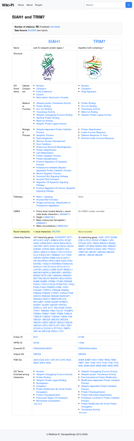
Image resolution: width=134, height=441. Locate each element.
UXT (58, 325)
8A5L (80, 365)
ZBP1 (69, 325)
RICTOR (56, 231)
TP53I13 (111, 249)
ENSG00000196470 (42, 348)
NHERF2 (54, 278)
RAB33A (46, 295)
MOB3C (37, 275)
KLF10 (66, 266)
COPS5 (45, 249)
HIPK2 (45, 260)
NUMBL (44, 281)
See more (38, 403)
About (29, 4)
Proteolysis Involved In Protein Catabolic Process (100, 399)
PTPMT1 (55, 293)
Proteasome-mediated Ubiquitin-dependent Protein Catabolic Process (53, 169)
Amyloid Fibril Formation (47, 179)
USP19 (51, 325)
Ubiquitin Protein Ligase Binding (51, 380)
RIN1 (105, 246)
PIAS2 (36, 287)
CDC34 (70, 246)
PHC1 (65, 284)
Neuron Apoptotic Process (48, 173)
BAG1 (50, 243)
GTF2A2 (82, 243)
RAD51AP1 (64, 295)
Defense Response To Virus (94, 135)
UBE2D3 (55, 319)
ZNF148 (37, 331)
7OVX (94, 359)
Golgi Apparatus (88, 91)
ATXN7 (68, 240)
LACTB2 (37, 269)
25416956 (54, 26)
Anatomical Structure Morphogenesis (53, 146)
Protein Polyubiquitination (48, 394)
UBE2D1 (37, 319)
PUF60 (63, 293)
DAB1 (52, 249)
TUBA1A (68, 313)
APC (41, 240)
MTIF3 (45, 275)
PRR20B (56, 290)
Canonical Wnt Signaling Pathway (52, 176)
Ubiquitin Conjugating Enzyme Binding (54, 114)
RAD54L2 (37, 298)
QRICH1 (37, 295)
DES (111, 240)
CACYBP (37, 246)
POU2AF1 (38, 290)
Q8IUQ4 (37, 354)
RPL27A (62, 298)
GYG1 (89, 243)
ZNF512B (46, 331)
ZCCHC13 (48, 328)
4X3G (68, 359)
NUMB (36, 281)
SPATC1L (37, 307)
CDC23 (62, 246)
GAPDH (37, 257)
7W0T (81, 362)
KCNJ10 (47, 263)
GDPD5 (45, 257)
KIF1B (47, 266)
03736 (36, 342)
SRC (104, 249)
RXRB (48, 301)
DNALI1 (54, 251)
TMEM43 (45, 310)
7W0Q (107, 359)
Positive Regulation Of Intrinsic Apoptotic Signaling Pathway (55, 189)
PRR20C (65, 290)
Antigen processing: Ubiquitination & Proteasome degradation (53, 204)
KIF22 (53, 266)
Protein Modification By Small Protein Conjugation (54, 390)
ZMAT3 (67, 328)
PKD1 (66, 287)
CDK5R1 (37, 249)
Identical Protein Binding (47, 117)
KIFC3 (60, 266)
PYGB (70, 293)
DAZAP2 (60, 249)
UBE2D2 (46, 319)
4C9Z (41, 359)
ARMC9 (54, 240)
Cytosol (39, 94)
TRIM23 (37, 313)
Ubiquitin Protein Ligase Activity (51, 123)
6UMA (81, 359)
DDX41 (36, 251)
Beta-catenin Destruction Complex (52, 97)
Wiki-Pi (8, 5)
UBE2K (52, 322)
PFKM (59, 284)
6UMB (88, 359)
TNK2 (52, 310)
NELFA (46, 278)
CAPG (46, 246)
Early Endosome (44, 91)
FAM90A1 (56, 254)
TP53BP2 (68, 310)
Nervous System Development (50, 141)
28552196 (48, 217)
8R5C (104, 365)
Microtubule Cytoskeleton (48, 400)
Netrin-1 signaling (44, 196)
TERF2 (68, 307)
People (38, 4)
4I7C (58, 359)
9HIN (116, 365)
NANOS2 (57, 275)
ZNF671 (55, 331)
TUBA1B (37, 316)
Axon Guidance (43, 143)
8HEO (42, 362)
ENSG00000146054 (87, 348)
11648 (81, 342)
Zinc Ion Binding (44, 108)
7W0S (113, 359)
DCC (67, 249)
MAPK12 (46, 272)
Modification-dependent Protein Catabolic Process (100, 382)
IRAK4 (96, 243)
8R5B (98, 365)
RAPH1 (46, 298)
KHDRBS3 (57, 263)
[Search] (129, 5)
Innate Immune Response (93, 132)
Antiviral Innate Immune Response (97, 138)
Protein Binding (43, 105)
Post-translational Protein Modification (99, 377)
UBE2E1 (82, 254)
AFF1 (69, 237)
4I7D (63, 359)
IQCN (63, 260)
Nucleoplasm (42, 383)
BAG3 (56, 243)
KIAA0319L (67, 263)
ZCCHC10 (38, 328)
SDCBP (55, 301)
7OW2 (100, 359)
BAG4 (63, 243)
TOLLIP (59, 310)
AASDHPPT (61, 237)
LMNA (53, 269)
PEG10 (45, 284)
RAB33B (55, 295)
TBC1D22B (59, 307)
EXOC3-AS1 (45, 254)
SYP (45, 307)
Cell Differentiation (44, 152)
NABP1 (81, 246)
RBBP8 (54, 298)
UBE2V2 (37, 325)
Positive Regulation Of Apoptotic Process (51, 163)
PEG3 (52, 284)
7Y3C (116, 362)
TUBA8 (63, 316)
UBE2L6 (61, 322)
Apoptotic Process (45, 135)
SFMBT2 (63, 301)
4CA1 (47, 359)
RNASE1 (112, 246)
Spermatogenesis (44, 138)
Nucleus (40, 85)
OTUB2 (59, 281)
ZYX (61, 331)
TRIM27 (45, 313)
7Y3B (110, 362)
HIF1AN (37, 260)
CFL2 (88, 240)
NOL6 (62, 278)
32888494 (40, 222)
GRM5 (52, 257)
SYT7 (50, 307)
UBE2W (98, 254)
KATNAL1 (38, 263)
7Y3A (104, 362)
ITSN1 (70, 260)
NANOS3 (67, 275)
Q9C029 (82, 354)
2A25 (35, 359)
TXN (70, 316)
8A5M (86, 365)
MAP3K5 (37, 272)
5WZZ (36, 362)
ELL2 (35, 254)
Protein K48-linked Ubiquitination (96, 394)
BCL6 (68, 243)
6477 (35, 336)
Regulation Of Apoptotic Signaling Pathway (52, 184)
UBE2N (68, 322)
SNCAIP (54, 304)
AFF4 (36, 240)
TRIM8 (60, 313)
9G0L (48, 362)
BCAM (114, 237)
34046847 (64, 214)
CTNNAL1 (104, 240)
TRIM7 (99, 41)
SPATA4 (63, 304)
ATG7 (107, 237)
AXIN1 (36, 243)
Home (21, 4)
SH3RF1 (37, 304)
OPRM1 (52, 281)
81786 (81, 336)
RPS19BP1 (38, 301)
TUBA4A (55, 316)
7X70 (98, 362)
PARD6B (68, 281)
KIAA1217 (38, 266)
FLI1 (63, 254)
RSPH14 (91, 249)
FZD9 (68, 254)
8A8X (92, 365)
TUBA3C (46, 316)
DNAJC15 (45, 251)
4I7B (52, 359)
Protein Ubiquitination (46, 149)
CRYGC (95, 240)
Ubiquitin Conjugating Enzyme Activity (54, 374)
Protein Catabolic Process (48, 155)
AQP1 (47, 240)
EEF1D (62, 251)
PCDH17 (37, 284)
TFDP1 (36, 310)
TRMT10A (83, 251)
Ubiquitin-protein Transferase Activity (53, 103)
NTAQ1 (68, 278)
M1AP (60, 269)
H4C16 (59, 257)
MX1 (50, 275)
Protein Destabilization (47, 158)
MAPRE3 (67, 272)
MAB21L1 (68, 269)
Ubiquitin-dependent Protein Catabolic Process (54, 131)
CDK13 (81, 240)
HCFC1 (66, 257)
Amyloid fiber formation (47, 199)
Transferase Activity (45, 111)
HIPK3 (51, 260)
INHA (57, 260)
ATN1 (61, 240)
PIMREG (51, 287)
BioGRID (32, 30)
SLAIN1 (45, 304)
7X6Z (92, 362)
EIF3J (69, 251)
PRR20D (37, 293)
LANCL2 (46, 269)
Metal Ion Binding (44, 120)
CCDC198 (54, 246)
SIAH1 (54, 41)
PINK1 (59, 287)
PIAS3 (43, 287)
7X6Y (87, 362)
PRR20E (46, 293)
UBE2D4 (64, 319)
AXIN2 (43, 243)
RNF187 (82, 249)
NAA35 (112, 243)
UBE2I (45, 322)
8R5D (110, 365)
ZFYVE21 (58, 328)
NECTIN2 (37, 278)
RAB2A (98, 246)
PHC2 (72, 284)
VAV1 (63, 325)
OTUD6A (90, 246)
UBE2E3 (37, 322)
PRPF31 (48, 290)
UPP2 (45, 325)
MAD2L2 (104, 243)
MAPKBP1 (57, 272)
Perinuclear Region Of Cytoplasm (52, 397)
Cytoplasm (41, 88)
